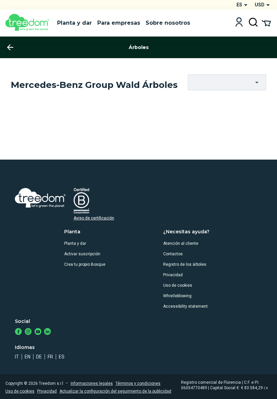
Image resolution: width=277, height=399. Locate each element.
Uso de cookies (177, 285)
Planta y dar (75, 243)
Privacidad (173, 275)
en (27, 356)
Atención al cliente (180, 243)
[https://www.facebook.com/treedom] (18, 332)
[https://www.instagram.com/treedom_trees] (28, 332)
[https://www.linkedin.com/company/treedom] (47, 332)
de (39, 356)
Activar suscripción (82, 254)
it (17, 356)
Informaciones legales (92, 383)
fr (50, 356)
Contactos (173, 254)
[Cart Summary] (266, 22)
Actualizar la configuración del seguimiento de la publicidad (115, 391)
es (62, 356)
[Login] (239, 22)
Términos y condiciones (138, 383)
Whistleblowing (177, 296)
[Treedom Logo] (28, 23)
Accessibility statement (185, 306)
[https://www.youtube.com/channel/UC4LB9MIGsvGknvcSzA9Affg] (38, 332)
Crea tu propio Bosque (84, 264)
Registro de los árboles (184, 264)
